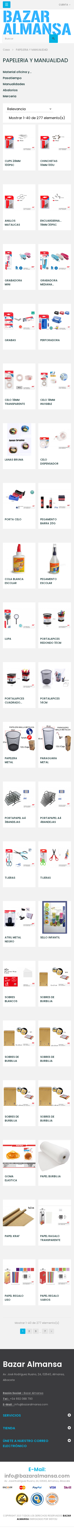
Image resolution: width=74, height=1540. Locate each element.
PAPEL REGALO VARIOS (49, 1298)
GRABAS (10, 340)
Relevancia (29, 109)
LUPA (8, 639)
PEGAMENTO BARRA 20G (48, 521)
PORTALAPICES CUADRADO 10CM (14, 701)
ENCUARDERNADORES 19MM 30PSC (50, 223)
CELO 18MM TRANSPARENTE (15, 402)
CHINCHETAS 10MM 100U (48, 163)
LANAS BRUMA (14, 460)
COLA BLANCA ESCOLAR (14, 581)
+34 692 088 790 (21, 1399)
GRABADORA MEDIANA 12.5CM (48, 282)
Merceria (9, 96)
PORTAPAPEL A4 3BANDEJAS (15, 820)
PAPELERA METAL (11, 760)
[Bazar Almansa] (37, 22)
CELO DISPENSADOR (49, 461)
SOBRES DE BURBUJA (47, 999)
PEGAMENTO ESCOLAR (48, 581)
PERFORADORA (50, 340)
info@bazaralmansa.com (31, 1404)
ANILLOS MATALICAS (12, 223)
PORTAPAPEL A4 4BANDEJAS (50, 820)
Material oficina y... (17, 72)
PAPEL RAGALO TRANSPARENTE (50, 1238)
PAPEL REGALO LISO (14, 1298)
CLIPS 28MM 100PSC (12, 163)
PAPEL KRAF (12, 1236)
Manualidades (14, 84)
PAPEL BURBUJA (50, 1176)
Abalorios (10, 90)
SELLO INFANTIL (50, 937)
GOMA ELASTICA (11, 1178)
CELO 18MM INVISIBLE (47, 402)
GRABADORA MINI (13, 282)
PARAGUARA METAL (48, 760)
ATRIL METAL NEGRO (13, 939)
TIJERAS (10, 878)
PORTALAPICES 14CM (50, 700)
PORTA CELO (13, 519)
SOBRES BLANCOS (11, 999)
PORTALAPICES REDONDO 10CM (50, 641)
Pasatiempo (12, 78)
